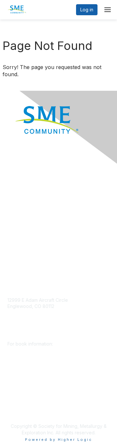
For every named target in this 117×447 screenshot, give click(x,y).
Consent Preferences (30, 248)
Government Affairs (27, 209)
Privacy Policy (22, 238)
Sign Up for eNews (27, 190)
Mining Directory (25, 219)
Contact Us (19, 257)
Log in (86, 9)
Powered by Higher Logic (58, 439)
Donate (15, 180)
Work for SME (22, 228)
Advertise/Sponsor (27, 200)
